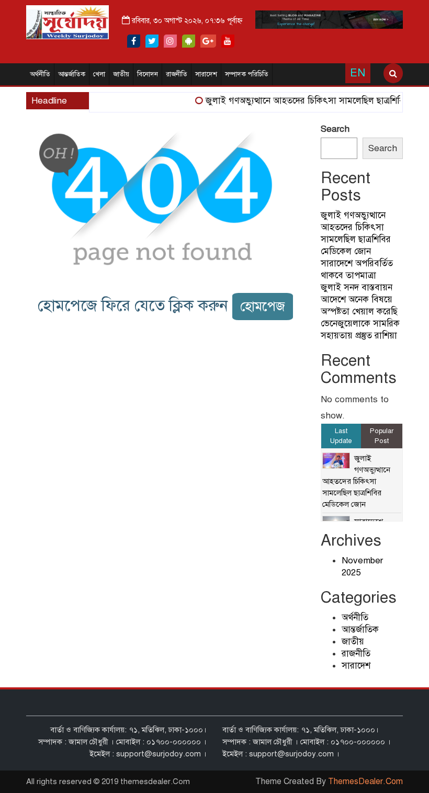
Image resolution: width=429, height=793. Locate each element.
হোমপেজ (262, 306)
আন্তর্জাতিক (71, 74)
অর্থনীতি (40, 74)
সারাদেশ (206, 74)
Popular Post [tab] (381, 436)
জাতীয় (121, 74)
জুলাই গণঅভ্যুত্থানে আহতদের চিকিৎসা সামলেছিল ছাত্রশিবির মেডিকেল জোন (356, 481)
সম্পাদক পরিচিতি (246, 74)
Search (335, 128)
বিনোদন (147, 74)
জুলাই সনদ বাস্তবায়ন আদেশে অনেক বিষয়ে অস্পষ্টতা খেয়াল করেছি (359, 299)
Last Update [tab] (341, 436)
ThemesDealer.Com (365, 781)
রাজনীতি (176, 74)
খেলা (99, 74)
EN (357, 73)
